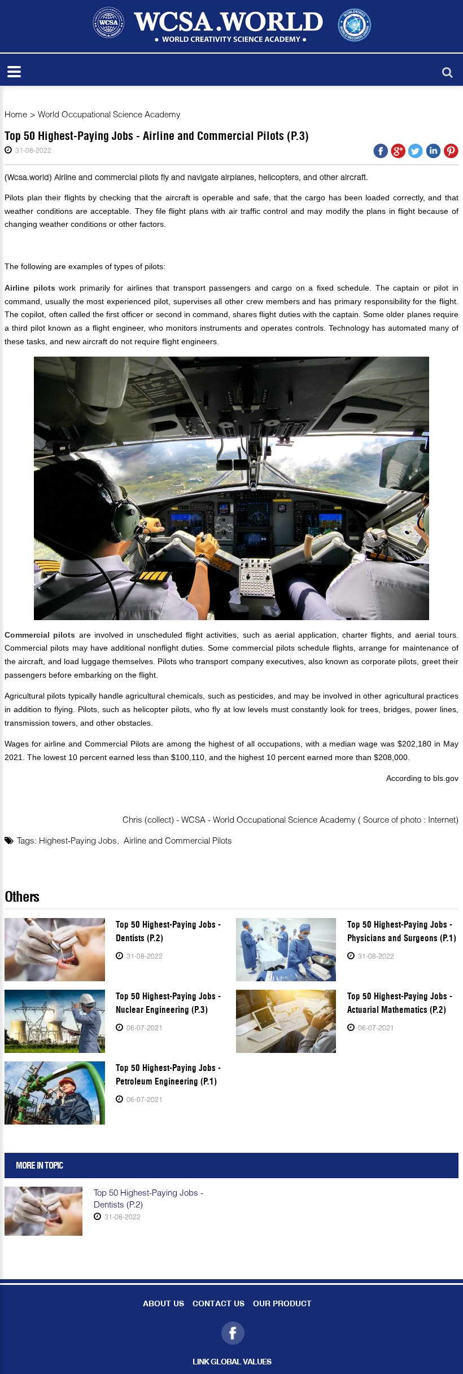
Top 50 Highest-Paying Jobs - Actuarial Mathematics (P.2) (399, 1003)
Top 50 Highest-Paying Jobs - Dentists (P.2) (168, 931)
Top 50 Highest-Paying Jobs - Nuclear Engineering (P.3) (168, 1003)
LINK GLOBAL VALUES (232, 1362)
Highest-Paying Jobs (78, 840)
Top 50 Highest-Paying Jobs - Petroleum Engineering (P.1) (168, 1075)
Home (16, 114)
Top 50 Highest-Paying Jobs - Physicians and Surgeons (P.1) (401, 931)
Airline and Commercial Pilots (178, 840)
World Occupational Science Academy (109, 114)
